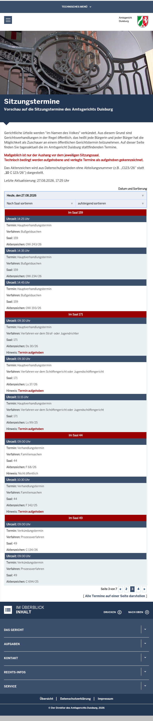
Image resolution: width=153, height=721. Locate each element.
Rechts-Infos (15, 672)
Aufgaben (12, 644)
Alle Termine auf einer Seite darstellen (115, 596)
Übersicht (46, 699)
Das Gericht (14, 630)
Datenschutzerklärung (75, 699)
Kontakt (11, 658)
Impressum (105, 699)
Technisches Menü (74, 6)
